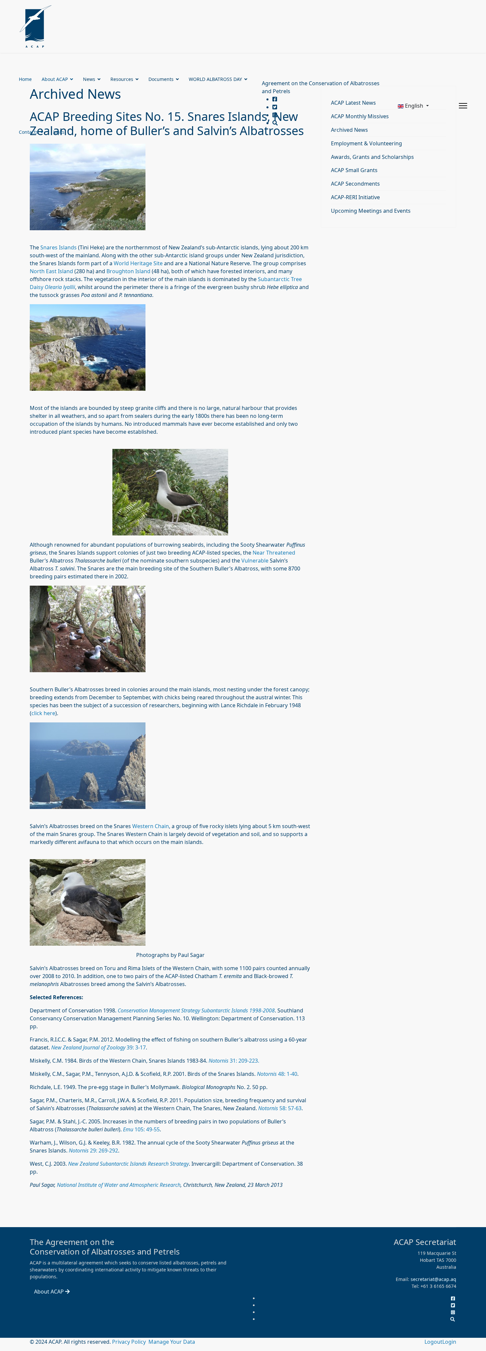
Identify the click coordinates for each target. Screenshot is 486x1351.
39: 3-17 (98, 1047)
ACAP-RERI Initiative (355, 197)
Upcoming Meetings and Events (371, 210)
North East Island (51, 271)
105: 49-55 (141, 1129)
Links (58, 132)
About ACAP (55, 79)
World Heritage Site (138, 263)
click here (43, 713)
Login (449, 1341)
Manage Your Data (171, 1341)
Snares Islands (58, 247)
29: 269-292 (93, 1150)
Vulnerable (254, 560)
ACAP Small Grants (354, 170)
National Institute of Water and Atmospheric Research (119, 1184)
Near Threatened (274, 552)
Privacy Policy (129, 1341)
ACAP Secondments (355, 183)
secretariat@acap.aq (433, 1279)
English (414, 105)
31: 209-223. (234, 1060)
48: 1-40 (277, 1073)
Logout (433, 1341)
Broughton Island (128, 271)
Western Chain (150, 826)
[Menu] (463, 105)
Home (25, 79)
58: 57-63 (280, 1108)
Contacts (28, 132)
